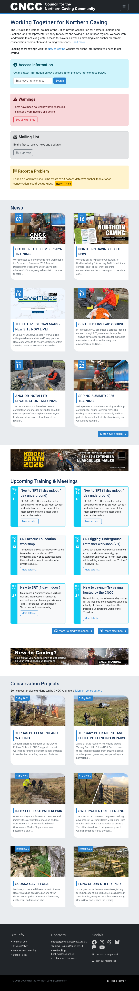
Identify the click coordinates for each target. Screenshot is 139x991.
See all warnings (25, 119)
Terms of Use (20, 941)
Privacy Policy (20, 946)
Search (60, 80)
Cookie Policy (20, 955)
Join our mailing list (106, 960)
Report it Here (63, 183)
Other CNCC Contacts (65, 958)
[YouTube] (103, 948)
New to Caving (56, 49)
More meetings (114, 631)
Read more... (79, 42)
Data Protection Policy (24, 950)
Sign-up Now (23, 152)
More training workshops (73, 631)
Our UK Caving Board (107, 954)
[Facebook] (95, 943)
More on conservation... (89, 690)
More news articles (111, 433)
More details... (29, 521)
